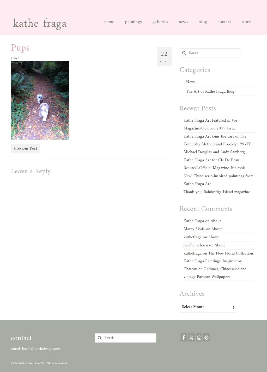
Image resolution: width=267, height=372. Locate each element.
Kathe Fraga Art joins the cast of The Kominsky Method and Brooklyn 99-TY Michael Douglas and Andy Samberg (217, 144)
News (191, 82)
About (216, 221)
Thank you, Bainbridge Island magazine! (217, 192)
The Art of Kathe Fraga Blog (210, 91)
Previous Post (25, 148)
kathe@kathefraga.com (41, 349)
